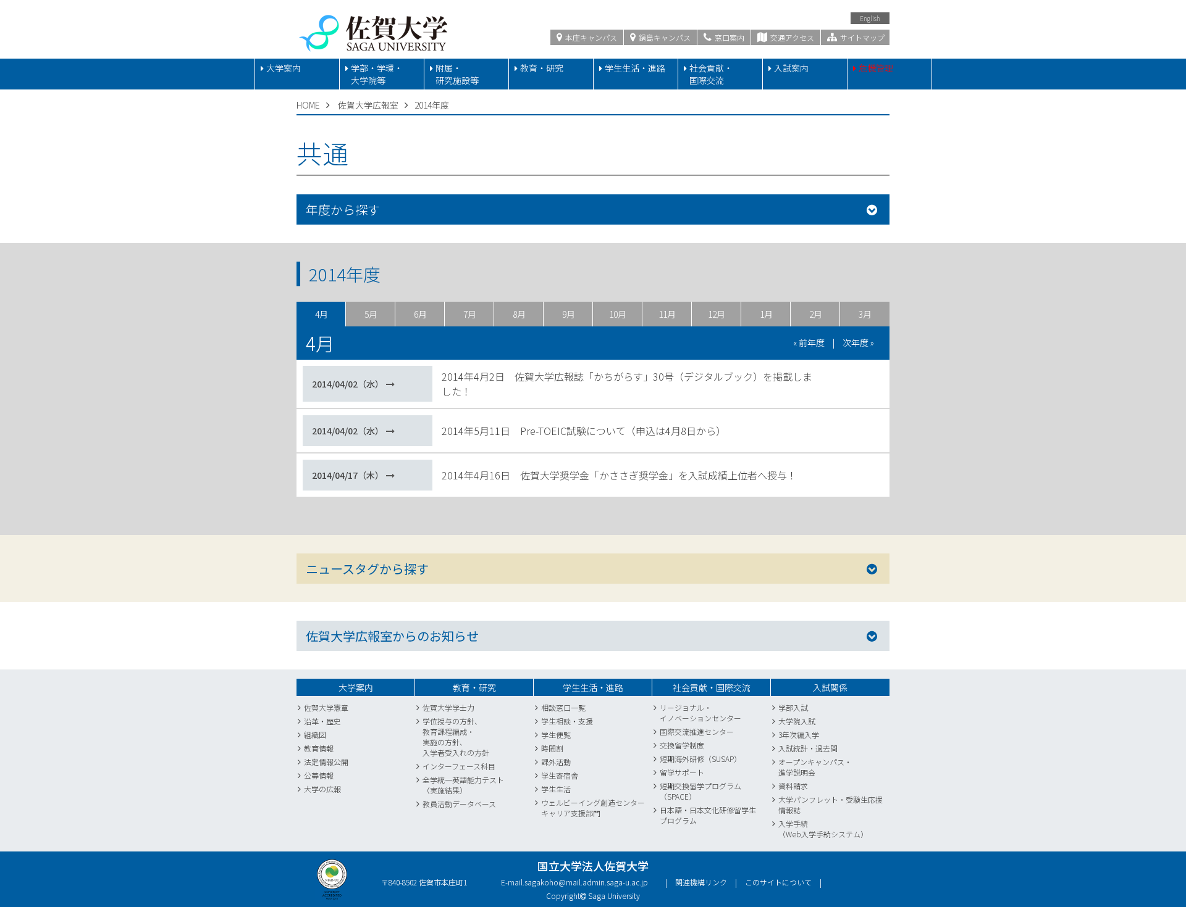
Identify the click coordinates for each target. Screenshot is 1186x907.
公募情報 (319, 775)
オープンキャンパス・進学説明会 (815, 766)
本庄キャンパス (590, 37)
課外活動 (556, 761)
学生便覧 (556, 734)
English (870, 18)
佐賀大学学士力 (448, 707)
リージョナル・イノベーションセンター (700, 712)
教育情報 (319, 748)
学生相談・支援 (567, 721)
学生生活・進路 (635, 68)
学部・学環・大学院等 (377, 74)
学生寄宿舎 (559, 775)
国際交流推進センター (697, 731)
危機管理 (876, 68)
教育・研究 (541, 68)
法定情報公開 (326, 761)
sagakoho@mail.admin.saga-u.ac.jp (586, 882)
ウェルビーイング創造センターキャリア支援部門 (593, 807)
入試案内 (791, 68)
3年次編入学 (798, 734)
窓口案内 (728, 37)
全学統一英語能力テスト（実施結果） (463, 784)
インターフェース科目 (459, 766)
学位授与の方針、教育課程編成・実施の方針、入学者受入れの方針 (456, 737)
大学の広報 (322, 789)
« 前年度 (809, 342)
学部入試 (793, 707)
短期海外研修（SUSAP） (700, 758)
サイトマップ (861, 37)
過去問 (826, 748)
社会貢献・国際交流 (711, 74)
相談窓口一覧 (563, 707)
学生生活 (556, 789)
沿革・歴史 (322, 721)
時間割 (552, 748)
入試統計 (793, 748)
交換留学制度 (682, 745)
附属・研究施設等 (457, 74)
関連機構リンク (701, 882)
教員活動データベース (459, 803)
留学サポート (682, 772)
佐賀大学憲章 (326, 707)
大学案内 (283, 68)
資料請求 (793, 786)
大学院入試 (796, 721)
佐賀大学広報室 (368, 105)
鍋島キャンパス (664, 37)
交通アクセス (791, 37)
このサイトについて (778, 882)
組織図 (315, 734)
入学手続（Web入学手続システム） (823, 828)
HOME (308, 105)
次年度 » (858, 342)
